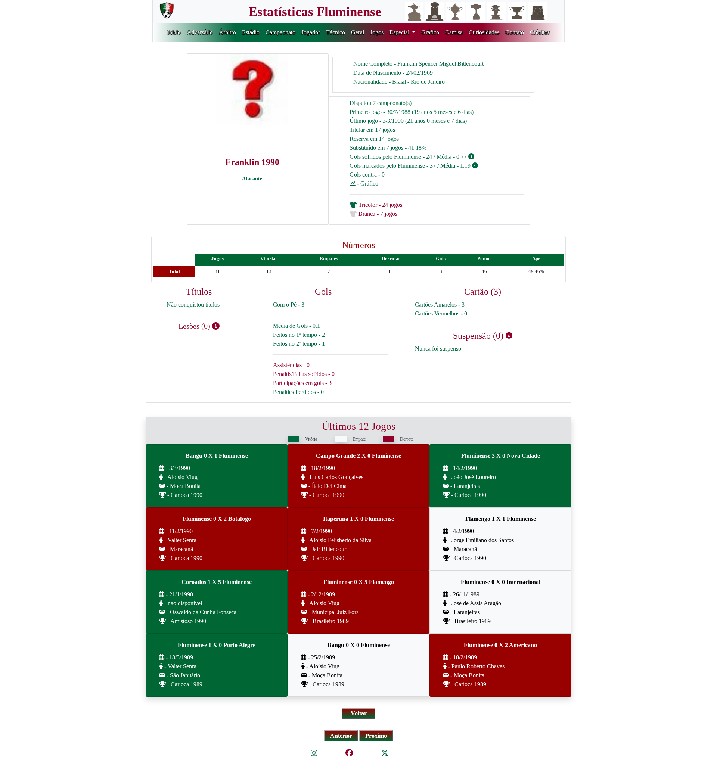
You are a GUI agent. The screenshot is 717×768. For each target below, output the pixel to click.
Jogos (377, 32)
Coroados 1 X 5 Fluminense (216, 582)
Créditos (540, 32)
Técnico (335, 32)
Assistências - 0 (291, 365)
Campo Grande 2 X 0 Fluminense (358, 456)
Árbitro (227, 32)
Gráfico (430, 32)
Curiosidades (484, 32)
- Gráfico (367, 183)
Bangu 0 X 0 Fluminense (359, 645)
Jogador (310, 32)
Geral (357, 32)
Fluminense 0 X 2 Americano (500, 645)
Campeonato (280, 32)
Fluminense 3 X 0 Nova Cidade (500, 456)
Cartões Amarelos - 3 (440, 304)
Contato (514, 32)
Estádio (251, 32)
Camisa (454, 32)
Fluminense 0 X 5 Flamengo (358, 582)
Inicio (174, 32)
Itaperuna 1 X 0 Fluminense (358, 519)
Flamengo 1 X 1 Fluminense (500, 519)
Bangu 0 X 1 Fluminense (217, 456)
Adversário (200, 32)
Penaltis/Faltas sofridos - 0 (304, 374)
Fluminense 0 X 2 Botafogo (217, 519)
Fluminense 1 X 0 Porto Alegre (216, 645)
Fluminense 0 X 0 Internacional (500, 582)
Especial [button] (400, 32)
